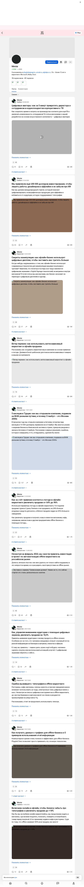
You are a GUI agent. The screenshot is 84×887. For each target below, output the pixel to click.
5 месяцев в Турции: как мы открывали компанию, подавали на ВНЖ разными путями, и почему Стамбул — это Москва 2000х (41, 416)
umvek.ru (39, 72)
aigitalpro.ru (47, 72)
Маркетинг (20, 254)
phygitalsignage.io (29, 72)
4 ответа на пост (18, 332)
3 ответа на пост (18, 172)
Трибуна (19, 102)
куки (15, 877)
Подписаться (52, 62)
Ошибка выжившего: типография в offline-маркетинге (38, 684)
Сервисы (20, 804)
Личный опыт (21, 410)
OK (78, 877)
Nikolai (19, 100)
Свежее (14, 94)
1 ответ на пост (18, 796)
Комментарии (23, 89)
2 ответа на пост (18, 542)
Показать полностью (20, 157)
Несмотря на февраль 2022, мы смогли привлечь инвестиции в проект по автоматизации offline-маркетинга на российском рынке (42, 556)
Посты (14, 89)
